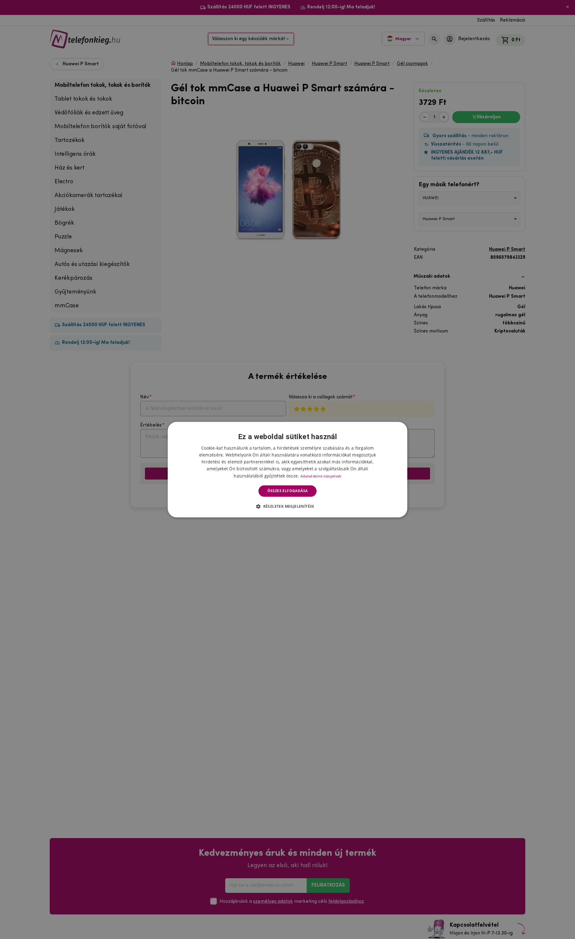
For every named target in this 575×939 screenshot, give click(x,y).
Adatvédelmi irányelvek (320, 476)
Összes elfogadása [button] (287, 490)
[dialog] (287, 469)
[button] (287, 506)
